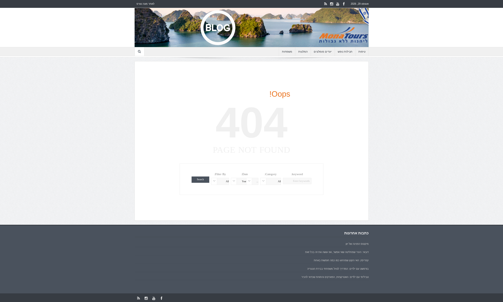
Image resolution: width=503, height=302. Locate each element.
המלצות (303, 51)
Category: (271, 174)
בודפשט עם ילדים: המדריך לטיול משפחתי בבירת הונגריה (338, 268)
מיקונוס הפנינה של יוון (357, 243)
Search (200, 179)
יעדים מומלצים (323, 51)
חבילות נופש (345, 51)
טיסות (361, 51)
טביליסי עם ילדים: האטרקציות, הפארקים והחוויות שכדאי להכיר (335, 277)
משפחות (287, 51)
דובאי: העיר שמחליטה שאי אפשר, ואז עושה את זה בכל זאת (337, 252)
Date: (244, 174)
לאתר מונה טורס (145, 3)
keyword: (297, 174)
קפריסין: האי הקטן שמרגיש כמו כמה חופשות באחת (341, 260)
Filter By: (220, 174)
